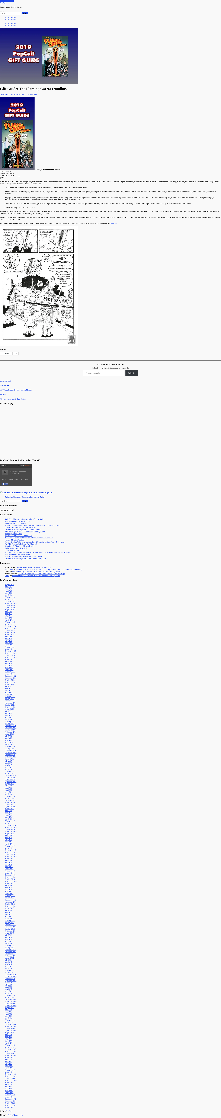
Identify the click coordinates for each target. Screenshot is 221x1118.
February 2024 (10, 647)
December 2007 (10, 1049)
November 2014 (10, 877)
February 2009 (10, 1020)
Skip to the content (7, 1)
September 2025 (10, 607)
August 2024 (9, 634)
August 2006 (9, 1082)
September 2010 (10, 981)
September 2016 (10, 831)
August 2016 (9, 833)
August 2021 (9, 709)
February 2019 (10, 771)
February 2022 (10, 697)
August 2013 (9, 908)
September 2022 (10, 682)
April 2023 (9, 668)
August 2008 (9, 1033)
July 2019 (8, 761)
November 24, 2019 (7, 94)
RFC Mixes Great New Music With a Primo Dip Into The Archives (29, 538)
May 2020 (8, 740)
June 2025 (8, 614)
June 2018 (8, 788)
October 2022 (10, 680)
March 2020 (9, 744)
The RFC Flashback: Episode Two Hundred (21, 544)
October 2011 (10, 954)
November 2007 (10, 1051)
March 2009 (9, 1018)
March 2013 (9, 919)
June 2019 (8, 763)
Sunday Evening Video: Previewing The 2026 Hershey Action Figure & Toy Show (35, 542)
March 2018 (9, 794)
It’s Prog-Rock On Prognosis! (15, 523)
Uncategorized (5, 381)
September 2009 (10, 1006)
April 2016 (9, 842)
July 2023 (8, 661)
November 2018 (10, 778)
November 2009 (10, 1001)
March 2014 (9, 894)
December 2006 (10, 1074)
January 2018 (9, 798)
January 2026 (9, 599)
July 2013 (8, 910)
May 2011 (8, 964)
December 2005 (10, 1099)
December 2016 (10, 825)
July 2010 (8, 985)
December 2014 (10, 875)
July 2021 (8, 711)
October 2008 (10, 1028)
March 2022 (9, 695)
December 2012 (10, 925)
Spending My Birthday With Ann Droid (19, 546)
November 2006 (10, 1076)
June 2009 (8, 1012)
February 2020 (10, 746)
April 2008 (9, 1041)
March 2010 (9, 993)
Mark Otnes (9, 569)
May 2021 (8, 715)
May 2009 (8, 1014)
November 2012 (10, 927)
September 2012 (10, 931)
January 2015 (9, 873)
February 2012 (10, 945)
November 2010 (10, 977)
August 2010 (9, 983)
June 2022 (8, 688)
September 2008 (10, 1030)
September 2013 (10, 906)
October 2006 (10, 1078)
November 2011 (10, 952)
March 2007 (9, 1068)
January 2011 (9, 972)
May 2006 (8, 1089)
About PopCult (10, 17)
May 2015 (8, 865)
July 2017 (8, 811)
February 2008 (10, 1045)
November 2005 (10, 1101)
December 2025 (10, 601)
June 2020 (8, 738)
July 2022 (8, 686)
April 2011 (8, 966)
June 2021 (8, 713)
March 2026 (9, 595)
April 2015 (9, 867)
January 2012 (9, 948)
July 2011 (8, 960)
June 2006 (8, 1086)
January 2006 (9, 1097)
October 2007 (10, 1053)
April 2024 (9, 643)
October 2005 (10, 1103)
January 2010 (9, 997)
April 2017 (9, 817)
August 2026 (9, 585)
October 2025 (10, 605)
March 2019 (9, 769)
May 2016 (8, 840)
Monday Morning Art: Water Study (17, 554)
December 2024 (10, 626)
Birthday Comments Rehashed (16, 548)
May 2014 (8, 889)
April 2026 (9, 593)
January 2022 (9, 699)
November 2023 (10, 653)
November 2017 (10, 802)
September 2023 (10, 657)
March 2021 (9, 719)
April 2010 (9, 991)
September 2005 (10, 1105)
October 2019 (10, 755)
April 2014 (9, 892)
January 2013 (9, 923)
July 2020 (8, 736)
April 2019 (9, 767)
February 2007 (10, 1070)
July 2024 (8, 637)
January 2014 (9, 898)
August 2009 (9, 1008)
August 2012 (9, 933)
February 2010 (10, 995)
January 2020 (9, 748)
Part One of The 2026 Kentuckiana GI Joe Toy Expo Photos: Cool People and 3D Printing (49, 569)
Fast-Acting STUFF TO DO (15, 550)
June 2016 (8, 838)
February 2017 (10, 821)
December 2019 (10, 751)
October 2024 (10, 630)
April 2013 (9, 916)
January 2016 (9, 848)
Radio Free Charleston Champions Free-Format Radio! (25, 497)
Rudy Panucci (21, 94)
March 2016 (9, 844)
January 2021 (9, 724)
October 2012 (10, 929)
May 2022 (8, 690)
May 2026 (8, 591)
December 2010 (10, 974)
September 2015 (10, 856)
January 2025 (9, 624)
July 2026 (8, 587)
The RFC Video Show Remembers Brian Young (33, 567)
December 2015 (10, 850)
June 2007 (8, 1062)
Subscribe (131, 373)
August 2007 (9, 1057)
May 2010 (8, 989)
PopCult (3, 3)
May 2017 (8, 815)
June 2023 (8, 663)
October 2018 (10, 780)
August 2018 (9, 784)
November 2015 (10, 852)
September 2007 (10, 1055)
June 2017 (8, 813)
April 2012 (9, 941)
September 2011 (10, 956)
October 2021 (10, 705)
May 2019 (8, 765)
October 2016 (10, 829)
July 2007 (8, 1060)
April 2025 (9, 618)
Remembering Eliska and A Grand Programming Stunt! (25, 532)
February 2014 (10, 896)
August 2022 (9, 684)
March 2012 (9, 943)
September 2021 (10, 707)
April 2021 (9, 717)
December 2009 (10, 999)
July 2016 (8, 836)
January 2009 (9, 1022)
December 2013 (10, 900)
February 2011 (10, 970)
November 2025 (10, 603)
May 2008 (8, 1039)
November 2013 (10, 902)
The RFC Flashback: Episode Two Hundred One (22, 529)
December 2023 (10, 651)
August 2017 (9, 809)
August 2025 (9, 610)
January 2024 (9, 649)
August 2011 (9, 958)
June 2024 (8, 639)
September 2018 (10, 782)
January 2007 (9, 1072)
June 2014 (8, 887)
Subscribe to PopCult (42, 492)
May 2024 (8, 641)
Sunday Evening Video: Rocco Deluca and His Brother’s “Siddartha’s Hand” (33, 525)
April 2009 (9, 1016)
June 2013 (8, 912)
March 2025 (9, 620)
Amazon (114, 223)
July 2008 (8, 1035)
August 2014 (9, 883)
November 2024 (10, 628)
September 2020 (10, 732)
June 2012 (8, 937)
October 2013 (10, 904)
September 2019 (10, 757)
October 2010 (10, 979)
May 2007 (8, 1064)
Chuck (7, 576)
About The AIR (10, 19)
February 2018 (10, 796)
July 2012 (8, 935)
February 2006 (10, 1095)
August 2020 (9, 734)
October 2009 (10, 1004)
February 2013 (10, 921)
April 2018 (9, 792)
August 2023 (9, 659)
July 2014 (8, 885)
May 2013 (8, 914)
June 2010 (8, 987)
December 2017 (10, 800)
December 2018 (10, 775)
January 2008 (9, 1047)
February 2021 (10, 722)
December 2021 (10, 701)
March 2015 (9, 869)
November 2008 (10, 1026)
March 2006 (9, 1093)
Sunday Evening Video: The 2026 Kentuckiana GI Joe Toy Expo (36, 572)
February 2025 (10, 622)
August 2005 (9, 1107)
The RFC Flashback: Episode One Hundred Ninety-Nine (25, 559)
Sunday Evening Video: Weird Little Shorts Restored (24, 556)
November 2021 (10, 703)
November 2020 (10, 728)
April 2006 (9, 1091)
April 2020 (9, 742)
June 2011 (8, 962)
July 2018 (8, 786)
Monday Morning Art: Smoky (15, 540)
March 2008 (9, 1043)
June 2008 (8, 1037)
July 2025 (8, 612)
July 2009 (8, 1010)
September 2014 (10, 881)
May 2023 (8, 666)
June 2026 (8, 589)
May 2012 (8, 939)
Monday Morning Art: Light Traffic (17, 521)
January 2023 (9, 674)
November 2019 (10, 753)
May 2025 (8, 616)
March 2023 (9, 670)
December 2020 (10, 726)
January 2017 (9, 823)
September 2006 (10, 1080)
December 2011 (10, 950)
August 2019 (9, 759)
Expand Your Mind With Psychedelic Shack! (21, 527)
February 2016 (10, 846)
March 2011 (9, 968)
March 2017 (9, 819)
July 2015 (8, 860)
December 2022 (10, 676)
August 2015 (9, 858)
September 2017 (10, 807)
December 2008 (10, 1024)
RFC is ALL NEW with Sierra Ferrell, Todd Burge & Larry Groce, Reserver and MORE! (37, 552)
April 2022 (9, 692)
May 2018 (8, 790)
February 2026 (10, 597)
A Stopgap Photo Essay (13, 534)
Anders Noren (13, 1115)
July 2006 (8, 1084)
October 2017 (10, 804)
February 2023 (10, 672)
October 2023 (10, 655)
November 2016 (10, 827)
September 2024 (10, 632)
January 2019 (9, 773)
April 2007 (9, 1066)
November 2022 (10, 678)
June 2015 (8, 863)
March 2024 (9, 645)
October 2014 (10, 879)
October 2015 (10, 854)
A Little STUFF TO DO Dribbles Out (18, 536)
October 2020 (10, 730)
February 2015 (10, 871)
